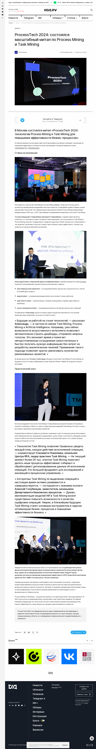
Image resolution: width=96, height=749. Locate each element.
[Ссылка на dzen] (2, 12)
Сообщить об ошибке (83, 688)
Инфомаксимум (33, 148)
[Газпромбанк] (16, 52)
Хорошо (65, 745)
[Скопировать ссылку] (37, 632)
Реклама (55, 687)
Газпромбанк (22, 52)
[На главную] (50, 10)
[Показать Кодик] (92, 738)
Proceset (83, 282)
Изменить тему (82, 694)
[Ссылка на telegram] (2, 3)
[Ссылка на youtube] (2, 14)
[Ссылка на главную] (12, 687)
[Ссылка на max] (2, 9)
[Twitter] (33, 632)
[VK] (28, 632)
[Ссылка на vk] (2, 6)
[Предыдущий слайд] (87, 640)
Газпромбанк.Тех (21, 148)
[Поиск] (92, 10)
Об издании (55, 685)
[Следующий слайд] (92, 640)
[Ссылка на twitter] (2, 17)
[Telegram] (24, 632)
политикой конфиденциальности (82, 700)
